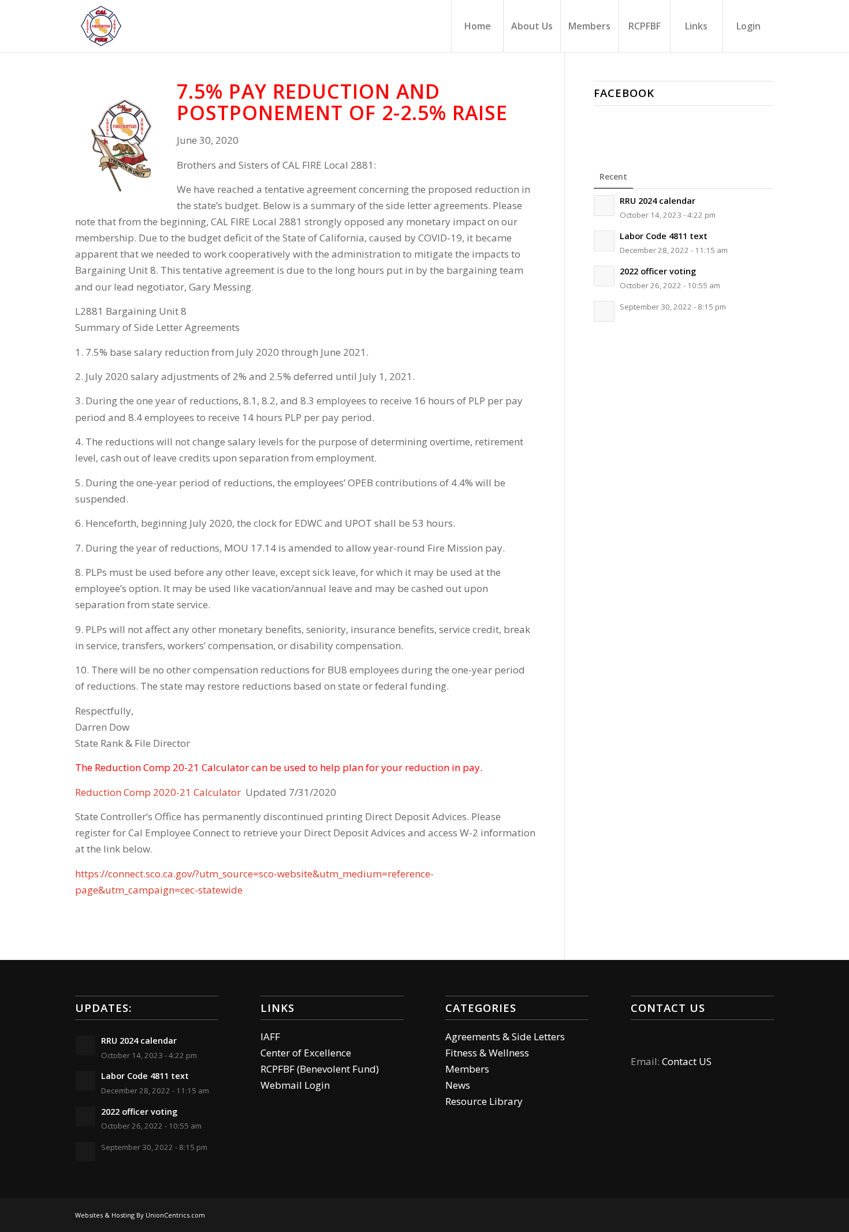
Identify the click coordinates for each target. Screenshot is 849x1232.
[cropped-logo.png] (101, 26)
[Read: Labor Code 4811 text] (604, 240)
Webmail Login (295, 1085)
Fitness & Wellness (487, 1052)
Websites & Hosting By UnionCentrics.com (140, 1215)
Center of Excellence (305, 1052)
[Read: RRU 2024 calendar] (604, 205)
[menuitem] (477, 26)
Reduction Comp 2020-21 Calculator (158, 792)
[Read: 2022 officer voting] (604, 276)
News (457, 1085)
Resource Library (484, 1101)
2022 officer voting (658, 271)
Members (467, 1068)
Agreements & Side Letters (505, 1036)
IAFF (270, 1036)
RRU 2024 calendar (657, 200)
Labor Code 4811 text (664, 235)
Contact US (687, 1061)
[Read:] (604, 311)
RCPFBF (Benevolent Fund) (319, 1068)
